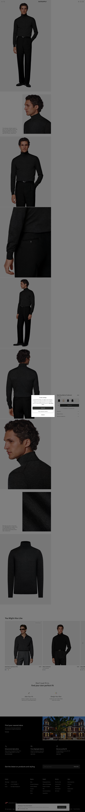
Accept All (43, 408)
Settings (43, 414)
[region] (43, 406)
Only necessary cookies (43, 411)
